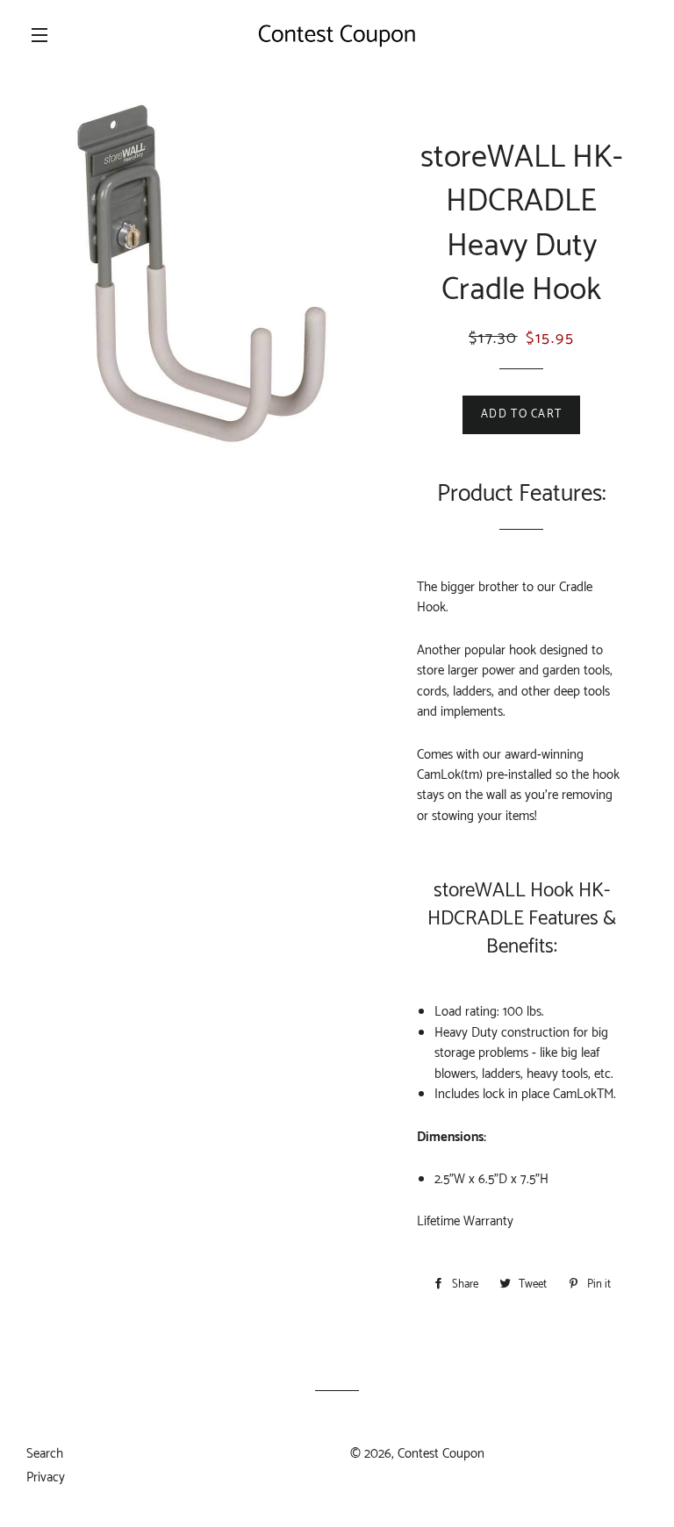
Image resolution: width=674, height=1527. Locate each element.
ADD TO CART (521, 414)
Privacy (45, 1477)
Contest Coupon (441, 1454)
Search (44, 1454)
